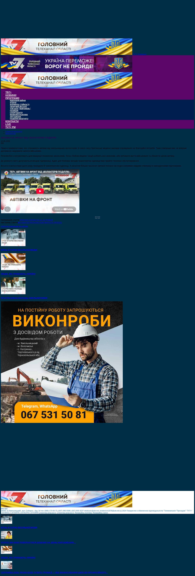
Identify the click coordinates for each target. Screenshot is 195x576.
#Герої (13, 103)
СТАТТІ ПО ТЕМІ (7, 226)
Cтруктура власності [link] (47, 513)
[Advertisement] (68, 457)
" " (96, 217)
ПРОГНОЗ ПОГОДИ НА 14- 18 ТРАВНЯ (36, 220)
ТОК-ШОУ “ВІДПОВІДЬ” (20, 109)
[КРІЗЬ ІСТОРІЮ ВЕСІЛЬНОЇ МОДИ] (13, 245)
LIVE (8, 124)
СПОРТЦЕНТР (16, 113)
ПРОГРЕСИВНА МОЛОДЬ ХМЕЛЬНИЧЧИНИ (24, 298)
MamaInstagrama (19, 115)
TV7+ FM (10, 127)
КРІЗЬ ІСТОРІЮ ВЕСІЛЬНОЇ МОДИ (19, 250)
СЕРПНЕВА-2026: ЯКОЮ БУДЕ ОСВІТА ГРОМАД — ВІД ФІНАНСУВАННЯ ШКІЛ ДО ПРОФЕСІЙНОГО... (54, 572)
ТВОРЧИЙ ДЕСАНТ (18, 107)
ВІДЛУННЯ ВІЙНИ (18, 101)
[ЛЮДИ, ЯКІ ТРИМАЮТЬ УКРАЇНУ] (13, 269)
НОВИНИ (10, 95)
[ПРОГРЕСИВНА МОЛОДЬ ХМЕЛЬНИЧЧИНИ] (13, 294)
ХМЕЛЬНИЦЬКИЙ (10, 133)
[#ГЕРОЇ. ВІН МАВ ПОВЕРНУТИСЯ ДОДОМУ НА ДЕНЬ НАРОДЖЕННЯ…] (6, 538)
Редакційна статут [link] (100, 513)
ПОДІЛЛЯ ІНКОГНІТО (19, 119)
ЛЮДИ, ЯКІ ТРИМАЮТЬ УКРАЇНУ (18, 274)
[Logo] (66, 71)
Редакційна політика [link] (83, 513)
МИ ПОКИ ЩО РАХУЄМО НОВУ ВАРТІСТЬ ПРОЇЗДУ (40, 223)
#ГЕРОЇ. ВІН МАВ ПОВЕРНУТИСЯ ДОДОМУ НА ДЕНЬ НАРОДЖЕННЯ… (38, 542)
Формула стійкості (19, 105)
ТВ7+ (8, 92)
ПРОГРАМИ (12, 98)
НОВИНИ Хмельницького (13, 131)
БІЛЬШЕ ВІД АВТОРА (20, 226)
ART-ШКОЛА (15, 117)
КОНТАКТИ (12, 121)
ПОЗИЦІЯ (14, 111)
